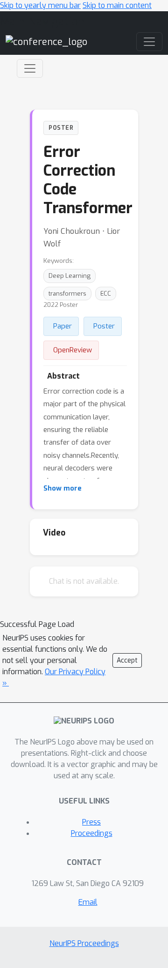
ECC (105, 294)
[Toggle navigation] (30, 68)
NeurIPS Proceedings (84, 943)
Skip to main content (117, 5)
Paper (62, 326)
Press (91, 822)
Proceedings (91, 833)
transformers (67, 294)
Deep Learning (70, 276)
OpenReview (72, 350)
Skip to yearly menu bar (40, 5)
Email (88, 902)
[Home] (46, 41)
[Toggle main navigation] (149, 41)
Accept (127, 660)
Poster (104, 326)
